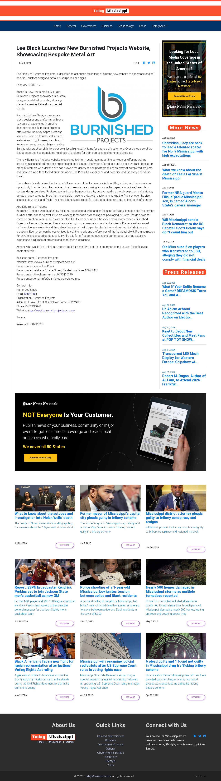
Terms (40, 741)
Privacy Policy (54, 741)
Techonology (126, 26)
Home (59, 26)
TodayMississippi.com (97, 776)
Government (88, 26)
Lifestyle (110, 761)
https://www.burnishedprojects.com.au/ (51, 310)
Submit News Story (184, 96)
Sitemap (70, 741)
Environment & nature (110, 744)
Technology (110, 757)
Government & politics (110, 752)
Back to (199, 776)
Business (107, 26)
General (71, 26)
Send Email (30, 293)
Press (142, 26)
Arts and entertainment (110, 736)
